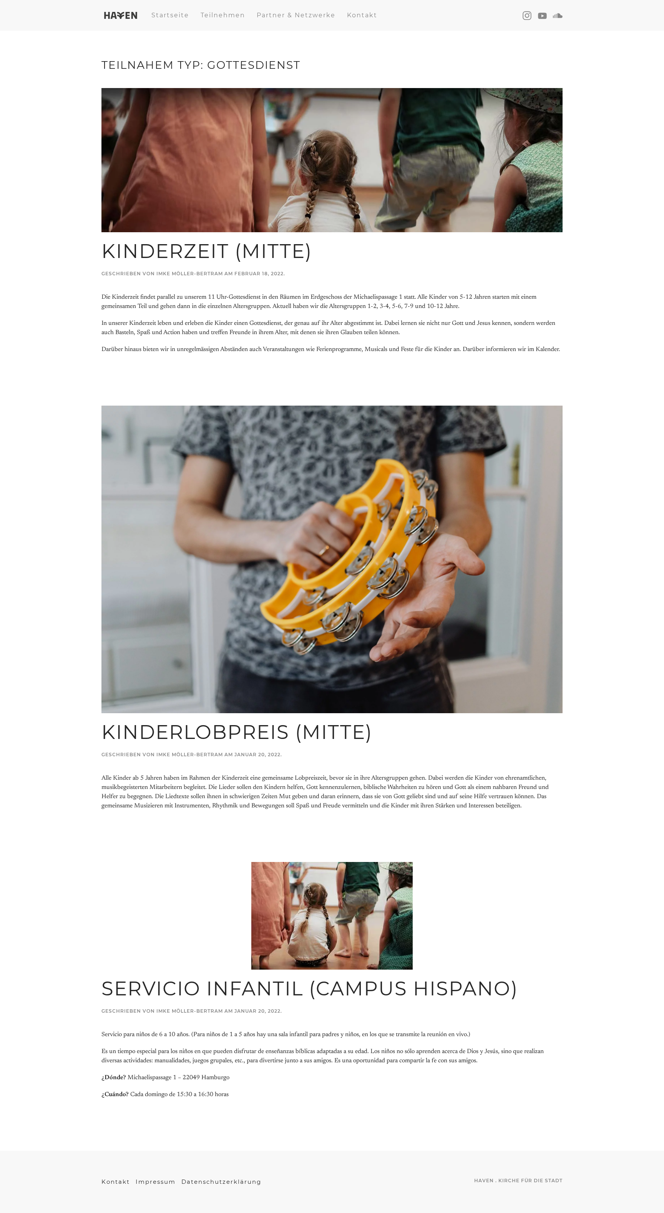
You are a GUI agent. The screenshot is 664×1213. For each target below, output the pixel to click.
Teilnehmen (223, 15)
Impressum (156, 1181)
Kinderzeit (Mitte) (206, 251)
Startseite (170, 15)
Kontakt (362, 15)
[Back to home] (120, 15)
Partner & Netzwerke (296, 15)
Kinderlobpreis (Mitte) (236, 732)
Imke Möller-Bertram (189, 273)
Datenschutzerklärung (221, 1181)
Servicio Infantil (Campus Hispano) (309, 988)
